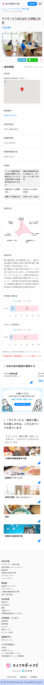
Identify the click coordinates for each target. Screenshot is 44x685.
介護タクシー (6, 611)
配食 (3, 608)
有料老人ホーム (7, 650)
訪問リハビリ (6, 629)
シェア (34, 60)
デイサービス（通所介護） (11, 564)
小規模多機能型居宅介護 (10, 592)
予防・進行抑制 (7, 595)
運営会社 (23, 677)
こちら (27, 352)
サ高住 (3, 648)
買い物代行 (5, 605)
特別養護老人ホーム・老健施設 (12, 656)
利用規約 (34, 677)
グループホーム (6, 589)
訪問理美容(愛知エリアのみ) (11, 613)
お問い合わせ (12, 677)
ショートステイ (7, 578)
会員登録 (32, 4)
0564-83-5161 (10, 115)
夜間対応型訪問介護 (8, 573)
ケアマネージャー (7, 576)
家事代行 (4, 602)
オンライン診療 (7, 632)
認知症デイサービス (8, 586)
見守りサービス (7, 640)
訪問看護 (4, 624)
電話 (23, 60)
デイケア (4, 627)
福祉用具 (4, 570)
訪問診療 (4, 621)
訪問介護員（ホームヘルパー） (12, 567)
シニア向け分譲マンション (11, 653)
